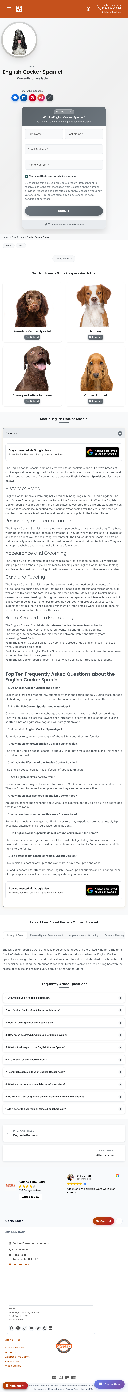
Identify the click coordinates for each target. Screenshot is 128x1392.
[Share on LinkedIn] (24, 97)
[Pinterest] (45, 1328)
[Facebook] (11, 1328)
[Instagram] (18, 1328)
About (9, 245)
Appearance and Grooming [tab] (84, 935)
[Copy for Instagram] (41, 97)
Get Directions (20, 1264)
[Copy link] (50, 97)
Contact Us (12, 1361)
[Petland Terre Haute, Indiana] (19, 9)
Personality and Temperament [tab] (46, 935)
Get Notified (32, 337)
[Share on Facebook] (15, 97)
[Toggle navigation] (9, 8)
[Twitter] (38, 1328)
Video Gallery (13, 1366)
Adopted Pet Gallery (17, 1356)
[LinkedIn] (50, 1328)
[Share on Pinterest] (32, 97)
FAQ (21, 245)
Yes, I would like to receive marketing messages (52, 176)
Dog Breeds (18, 237)
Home (6, 237)
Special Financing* (16, 1347)
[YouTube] (31, 1328)
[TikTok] (25, 1328)
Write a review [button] (30, 1197)
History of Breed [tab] (15, 935)
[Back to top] (119, 1221)
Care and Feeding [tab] (114, 935)
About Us (10, 1352)
